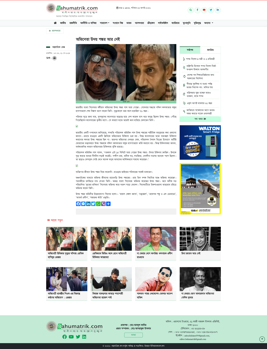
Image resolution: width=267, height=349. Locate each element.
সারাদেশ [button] (103, 23)
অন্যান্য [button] (207, 23)
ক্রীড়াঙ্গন (150, 23)
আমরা (133, 335)
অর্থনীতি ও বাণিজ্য (88, 23)
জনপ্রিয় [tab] (210, 50)
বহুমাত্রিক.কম (117, 346)
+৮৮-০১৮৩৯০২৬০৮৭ (206, 332)
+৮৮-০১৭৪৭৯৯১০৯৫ (184, 332)
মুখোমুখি (186, 23)
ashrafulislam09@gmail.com (196, 335)
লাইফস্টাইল (163, 23)
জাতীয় (63, 23)
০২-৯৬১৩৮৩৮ (198, 328)
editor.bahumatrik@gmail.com (193, 339)
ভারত (129, 23)
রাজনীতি (73, 23)
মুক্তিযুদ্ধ (197, 23)
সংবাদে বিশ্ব (118, 23)
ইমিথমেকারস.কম (157, 346)
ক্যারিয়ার (175, 23)
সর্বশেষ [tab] (190, 50)
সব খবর (199, 119)
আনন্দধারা (139, 23)
